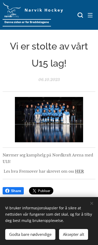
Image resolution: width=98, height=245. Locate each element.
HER (79, 171)
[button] (79, 14)
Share (16, 191)
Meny (90, 15)
